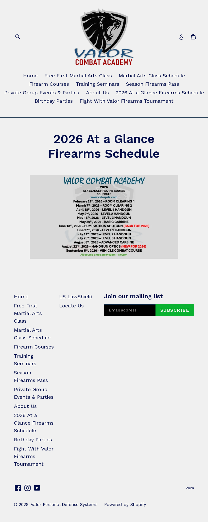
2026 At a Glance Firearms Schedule (160, 93)
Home (30, 76)
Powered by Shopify (125, 504)
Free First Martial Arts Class (78, 76)
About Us (97, 93)
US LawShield (75, 296)
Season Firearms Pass (152, 84)
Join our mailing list (133, 296)
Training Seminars (97, 84)
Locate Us (71, 306)
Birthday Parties (54, 101)
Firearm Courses (49, 84)
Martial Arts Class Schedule (152, 76)
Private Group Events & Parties (41, 93)
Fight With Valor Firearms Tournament (127, 101)
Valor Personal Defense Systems (64, 504)
